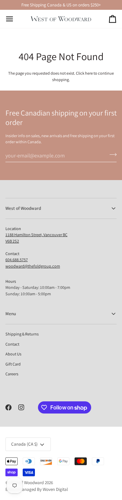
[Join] (111, 154)
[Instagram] (21, 407)
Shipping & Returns (22, 334)
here (89, 73)
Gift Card (13, 364)
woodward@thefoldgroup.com (32, 266)
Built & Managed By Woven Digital (36, 489)
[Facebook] (8, 407)
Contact (12, 344)
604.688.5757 (16, 259)
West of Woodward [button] (23, 208)
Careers (11, 374)
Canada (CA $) (24, 444)
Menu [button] (10, 314)
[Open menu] (15, 19)
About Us (13, 354)
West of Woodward (27, 482)
